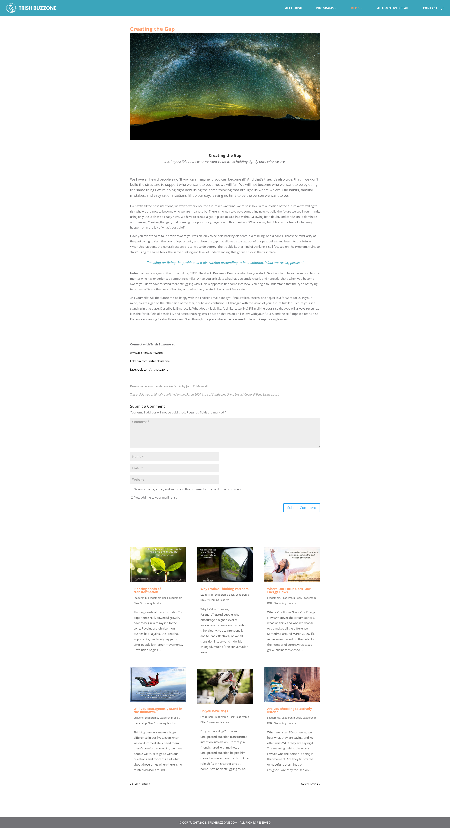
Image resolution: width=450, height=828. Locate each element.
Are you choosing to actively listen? (289, 710)
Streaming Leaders (151, 603)
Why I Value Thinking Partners (224, 589)
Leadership (140, 597)
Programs (325, 8)
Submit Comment (301, 507)
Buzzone (139, 717)
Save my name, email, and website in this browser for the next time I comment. (188, 489)
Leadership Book (158, 597)
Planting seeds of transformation (147, 590)
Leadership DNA (143, 723)
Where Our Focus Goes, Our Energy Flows (289, 590)
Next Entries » (310, 784)
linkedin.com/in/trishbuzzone (150, 361)
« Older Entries (140, 784)
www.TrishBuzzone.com (146, 353)
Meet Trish (293, 8)
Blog (355, 8)
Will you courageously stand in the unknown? (158, 710)
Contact (430, 8)
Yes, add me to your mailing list (155, 497)
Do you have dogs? (215, 711)
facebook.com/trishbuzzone (149, 369)
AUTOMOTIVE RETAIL (393, 8)
